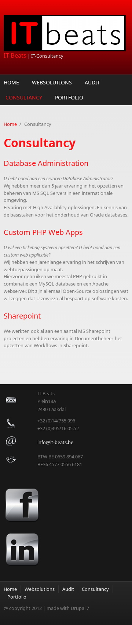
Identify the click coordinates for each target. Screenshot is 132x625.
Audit (92, 82)
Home (11, 82)
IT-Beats (15, 55)
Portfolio (69, 97)
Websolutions (52, 82)
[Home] (66, 33)
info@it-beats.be (55, 442)
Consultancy (24, 97)
